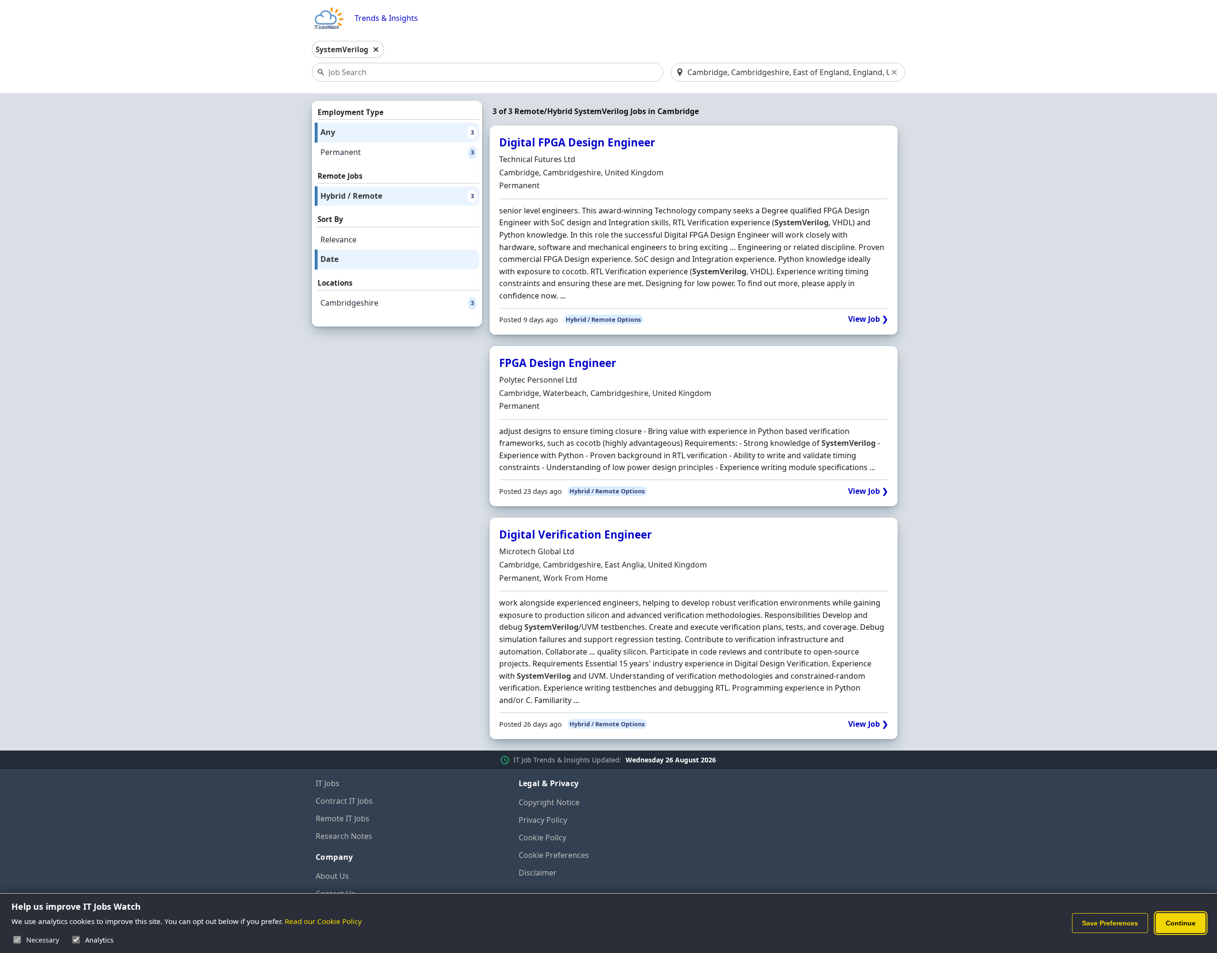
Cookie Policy (542, 837)
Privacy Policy (543, 820)
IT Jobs (327, 783)
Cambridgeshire (397, 303)
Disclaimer (538, 872)
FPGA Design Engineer (557, 363)
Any (397, 132)
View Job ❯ (868, 319)
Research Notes (344, 836)
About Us (332, 876)
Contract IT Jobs (344, 801)
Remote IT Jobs (342, 818)
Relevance (338, 239)
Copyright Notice (549, 802)
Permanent (397, 152)
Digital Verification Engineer (575, 534)
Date (329, 259)
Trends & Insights (386, 18)
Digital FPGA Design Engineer (577, 142)
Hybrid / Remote (397, 196)
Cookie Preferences (554, 855)
